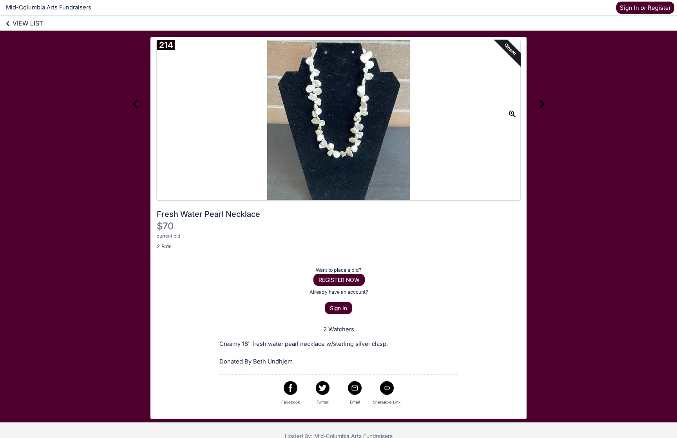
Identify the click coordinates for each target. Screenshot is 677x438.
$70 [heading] (165, 226)
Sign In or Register (645, 7)
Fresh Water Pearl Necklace (208, 214)
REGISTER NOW (339, 279)
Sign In (338, 308)
